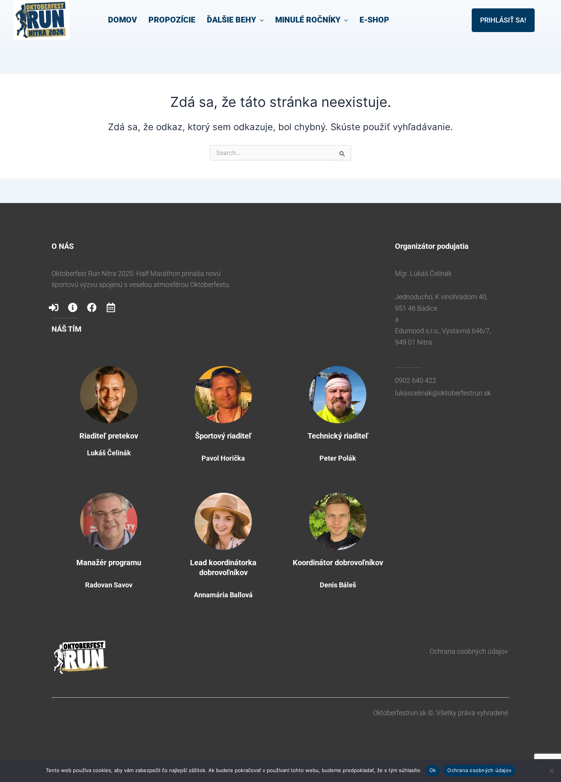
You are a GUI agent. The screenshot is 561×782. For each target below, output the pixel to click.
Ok (432, 770)
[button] (260, 20)
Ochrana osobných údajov (469, 651)
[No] (551, 770)
